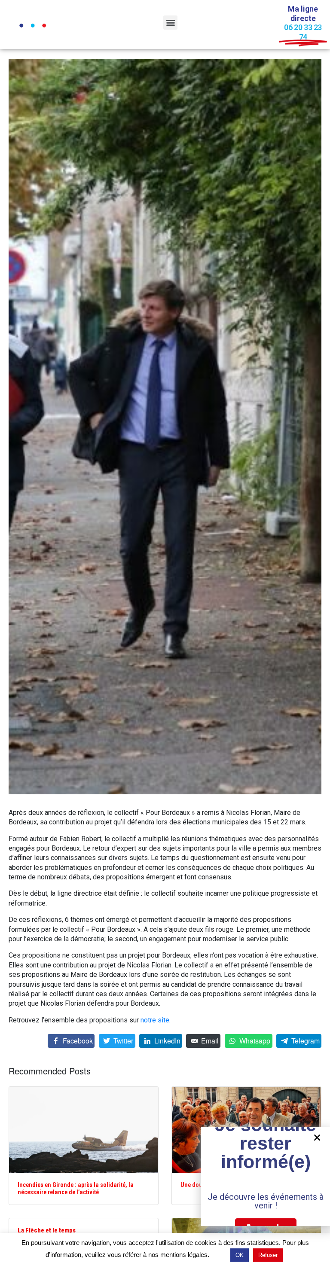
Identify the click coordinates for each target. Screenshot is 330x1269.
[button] (170, 22)
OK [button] (239, 1255)
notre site (155, 1020)
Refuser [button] (268, 1255)
